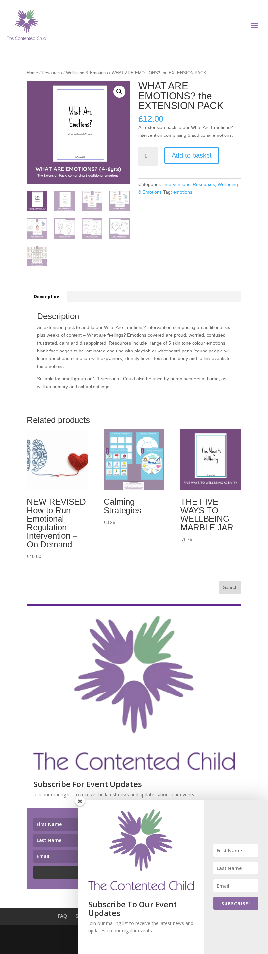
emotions (182, 192)
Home (32, 72)
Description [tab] (46, 296)
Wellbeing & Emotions (87, 72)
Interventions (176, 184)
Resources (52, 72)
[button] (119, 92)
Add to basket (192, 155)
